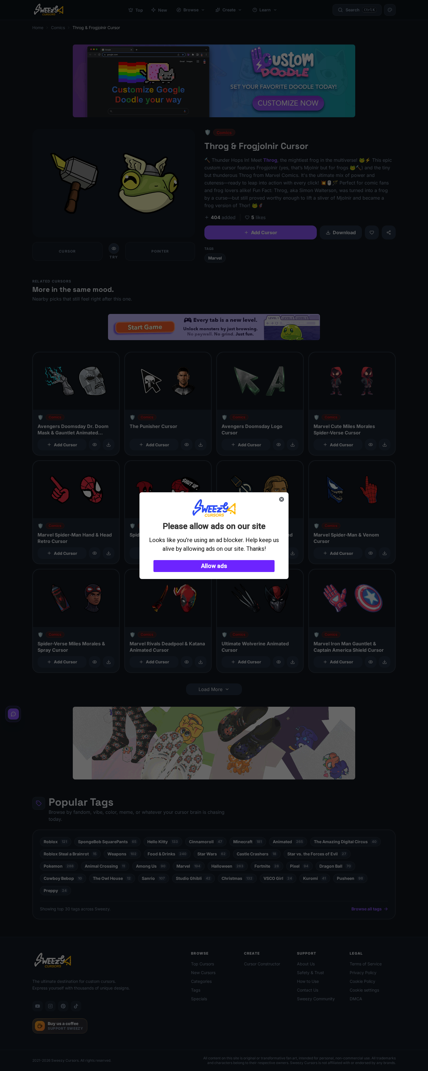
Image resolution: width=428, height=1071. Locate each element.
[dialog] (214, 535)
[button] (214, 566)
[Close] (281, 499)
